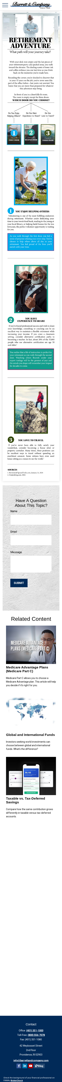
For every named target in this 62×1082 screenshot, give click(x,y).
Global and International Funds (30, 735)
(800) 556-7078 (36, 1035)
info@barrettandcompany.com (31, 1060)
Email (13, 531)
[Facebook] (19, 1066)
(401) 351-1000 (34, 1030)
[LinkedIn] (24, 1066)
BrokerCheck (17, 1080)
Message (16, 552)
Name (13, 511)
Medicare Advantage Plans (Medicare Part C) (27, 669)
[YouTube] (30, 1066)
